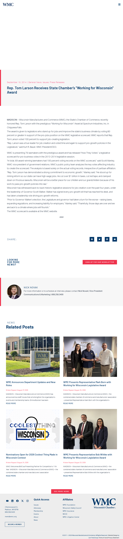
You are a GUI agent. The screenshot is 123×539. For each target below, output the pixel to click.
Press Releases (57, 82)
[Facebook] (17, 500)
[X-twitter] (22, 500)
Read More (11, 403)
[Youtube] (7, 500)
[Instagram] (27, 500)
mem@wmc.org (10, 516)
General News (35, 82)
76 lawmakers (32, 153)
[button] (92, 239)
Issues (46, 82)
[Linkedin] (12, 500)
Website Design (112, 535)
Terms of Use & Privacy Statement (109, 537)
